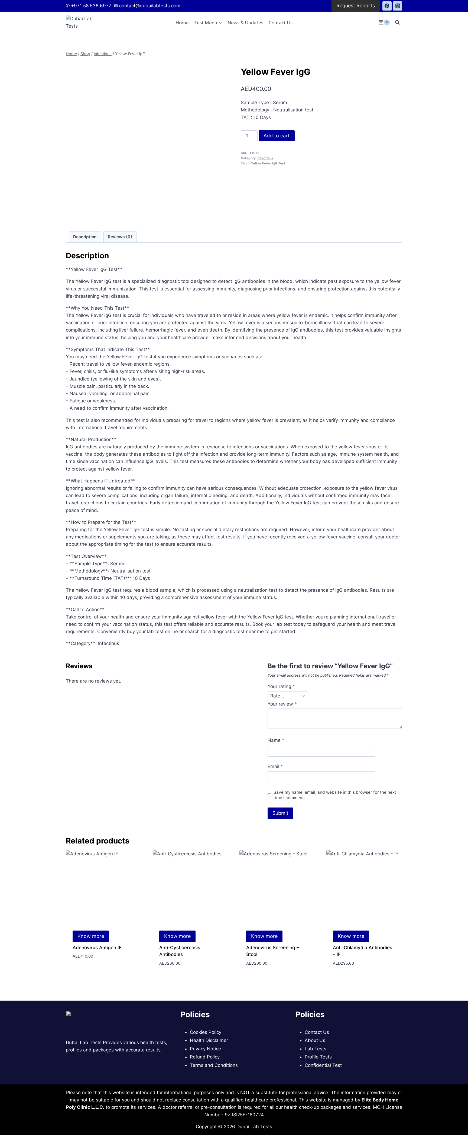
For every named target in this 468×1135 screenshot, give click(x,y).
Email (275, 766)
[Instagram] (397, 6)
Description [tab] (85, 236)
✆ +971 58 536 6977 (89, 5)
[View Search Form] (397, 22)
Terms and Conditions (214, 1065)
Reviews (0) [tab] (120, 236)
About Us (315, 1040)
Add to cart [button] (86, 972)
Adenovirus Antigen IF (97, 947)
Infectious (265, 158)
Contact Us (280, 22)
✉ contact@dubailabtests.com (146, 5)
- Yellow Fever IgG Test (267, 163)
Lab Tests (315, 1048)
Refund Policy (205, 1057)
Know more (90, 936)
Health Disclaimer (209, 1040)
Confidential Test (323, 1065)
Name (276, 740)
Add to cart (277, 135)
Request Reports (355, 5)
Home (182, 22)
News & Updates (245, 22)
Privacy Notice (205, 1048)
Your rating (281, 686)
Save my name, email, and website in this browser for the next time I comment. (335, 795)
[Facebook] (387, 6)
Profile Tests (318, 1057)
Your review (282, 704)
